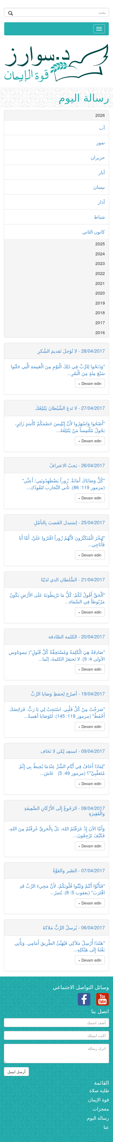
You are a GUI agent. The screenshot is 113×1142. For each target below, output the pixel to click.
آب (102, 127)
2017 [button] (100, 322)
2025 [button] (100, 244)
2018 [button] (100, 313)
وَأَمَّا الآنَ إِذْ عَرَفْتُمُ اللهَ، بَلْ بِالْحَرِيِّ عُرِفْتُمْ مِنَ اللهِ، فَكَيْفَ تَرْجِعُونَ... (56, 831)
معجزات (101, 1108)
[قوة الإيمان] (56, 62)
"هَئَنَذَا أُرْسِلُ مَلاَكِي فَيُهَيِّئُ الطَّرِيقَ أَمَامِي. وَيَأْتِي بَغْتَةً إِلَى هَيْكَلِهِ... (59, 946)
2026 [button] (100, 115)
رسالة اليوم (98, 1117)
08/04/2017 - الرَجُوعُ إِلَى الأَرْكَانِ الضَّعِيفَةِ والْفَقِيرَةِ (64, 810)
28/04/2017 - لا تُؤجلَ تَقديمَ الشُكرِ (71, 350)
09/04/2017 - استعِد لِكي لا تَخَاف (72, 750)
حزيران (98, 157)
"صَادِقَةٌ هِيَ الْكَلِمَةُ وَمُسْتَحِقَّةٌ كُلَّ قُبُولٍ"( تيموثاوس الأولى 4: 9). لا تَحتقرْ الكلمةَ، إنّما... (57, 655)
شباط (99, 216)
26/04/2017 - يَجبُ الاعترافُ (77, 465)
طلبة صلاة (99, 1090)
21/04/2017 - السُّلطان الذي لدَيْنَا (73, 579)
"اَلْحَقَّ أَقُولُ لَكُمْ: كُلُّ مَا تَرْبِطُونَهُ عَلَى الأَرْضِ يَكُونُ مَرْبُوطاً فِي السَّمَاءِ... (57, 598)
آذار (101, 201)
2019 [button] (100, 303)
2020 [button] (100, 293)
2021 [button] (100, 283)
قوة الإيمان (98, 1099)
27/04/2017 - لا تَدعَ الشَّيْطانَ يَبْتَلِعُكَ (70, 407)
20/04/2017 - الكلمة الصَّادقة (76, 636)
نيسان (99, 186)
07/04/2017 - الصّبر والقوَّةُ (79, 870)
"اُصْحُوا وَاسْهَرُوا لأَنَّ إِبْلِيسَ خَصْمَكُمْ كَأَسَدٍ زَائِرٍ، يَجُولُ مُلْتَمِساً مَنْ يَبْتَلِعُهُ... (60, 426)
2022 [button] (100, 273)
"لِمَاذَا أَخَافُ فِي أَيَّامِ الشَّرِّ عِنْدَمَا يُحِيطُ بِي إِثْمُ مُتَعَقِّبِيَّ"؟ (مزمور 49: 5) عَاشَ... (62, 769)
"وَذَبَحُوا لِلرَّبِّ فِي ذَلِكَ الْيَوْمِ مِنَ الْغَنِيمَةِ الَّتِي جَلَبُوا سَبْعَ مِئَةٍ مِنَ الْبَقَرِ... (58, 369)
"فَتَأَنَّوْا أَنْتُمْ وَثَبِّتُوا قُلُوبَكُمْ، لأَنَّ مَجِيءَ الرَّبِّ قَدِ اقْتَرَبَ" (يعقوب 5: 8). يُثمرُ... (62, 889)
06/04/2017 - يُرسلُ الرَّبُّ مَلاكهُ (74, 927)
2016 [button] (100, 332)
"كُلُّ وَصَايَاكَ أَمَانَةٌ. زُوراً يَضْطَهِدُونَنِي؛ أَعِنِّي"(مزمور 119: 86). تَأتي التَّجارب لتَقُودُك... (63, 483)
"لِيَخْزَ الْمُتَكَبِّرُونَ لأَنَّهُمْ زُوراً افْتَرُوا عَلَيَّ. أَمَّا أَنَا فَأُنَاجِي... (62, 541)
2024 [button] (100, 254)
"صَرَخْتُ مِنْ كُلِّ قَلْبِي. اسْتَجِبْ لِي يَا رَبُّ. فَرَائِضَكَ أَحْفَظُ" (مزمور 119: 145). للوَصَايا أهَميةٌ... (57, 712)
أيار (102, 172)
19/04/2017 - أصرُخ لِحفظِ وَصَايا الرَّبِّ (68, 693)
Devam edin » (89, 383)
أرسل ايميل (16, 1071)
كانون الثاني (93, 231)
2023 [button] (100, 263)
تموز (100, 142)
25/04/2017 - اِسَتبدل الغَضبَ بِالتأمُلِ (69, 522)
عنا (106, 1126)
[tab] (56, 115)
